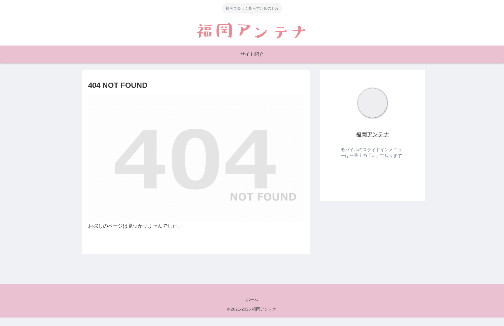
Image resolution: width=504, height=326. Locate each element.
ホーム (252, 299)
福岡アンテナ (372, 134)
